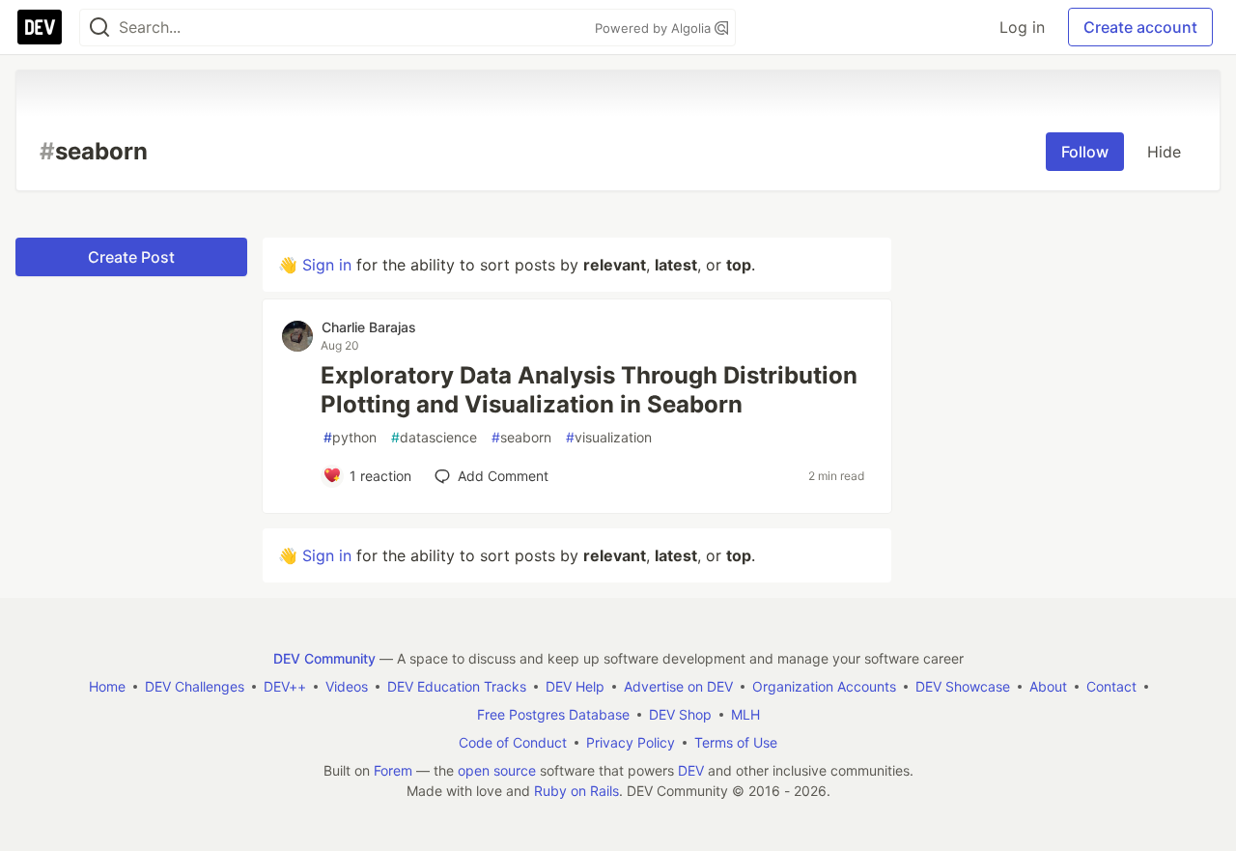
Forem (393, 770)
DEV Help (575, 686)
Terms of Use (735, 742)
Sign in (326, 264)
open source (497, 770)
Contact (1111, 686)
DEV (691, 770)
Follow (1085, 151)
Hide (1164, 151)
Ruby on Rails (576, 790)
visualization (609, 437)
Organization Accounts (824, 686)
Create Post (131, 257)
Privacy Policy (630, 742)
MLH (745, 714)
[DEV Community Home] (39, 27)
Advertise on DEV (678, 686)
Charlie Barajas (369, 327)
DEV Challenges (194, 686)
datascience (434, 437)
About (1048, 686)
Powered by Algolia (655, 28)
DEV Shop (680, 714)
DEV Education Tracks (456, 686)
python (350, 437)
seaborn (521, 437)
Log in (1022, 27)
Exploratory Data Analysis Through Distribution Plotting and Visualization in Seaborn (589, 389)
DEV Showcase (962, 686)
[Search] (99, 27)
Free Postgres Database (553, 714)
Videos (346, 686)
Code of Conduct (513, 742)
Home (107, 686)
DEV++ (285, 686)
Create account (1140, 27)
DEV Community (324, 658)
